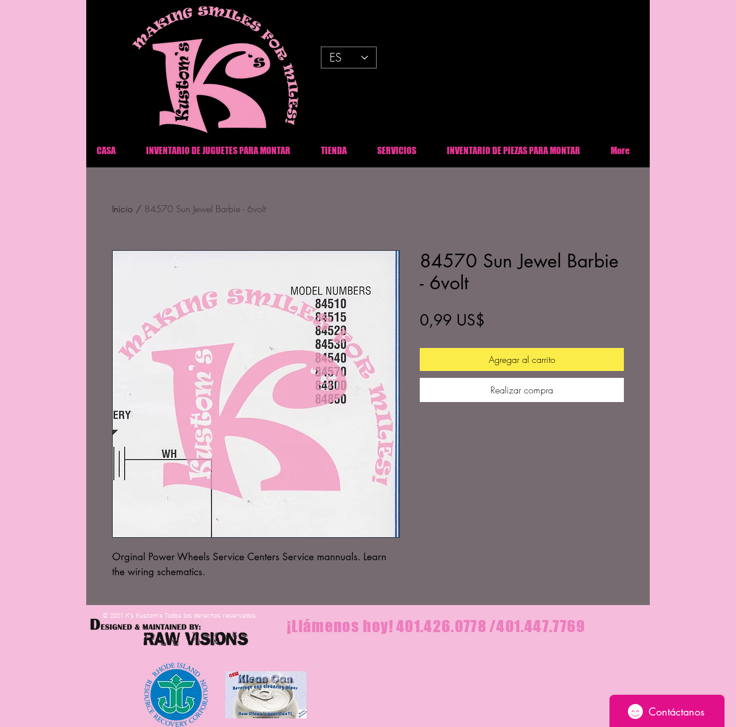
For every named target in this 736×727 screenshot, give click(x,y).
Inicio (122, 208)
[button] (513, 150)
